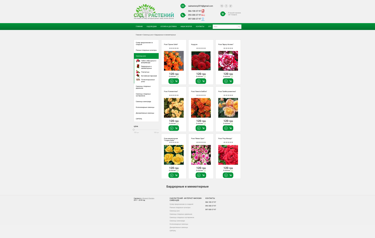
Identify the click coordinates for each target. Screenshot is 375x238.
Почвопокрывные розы (148, 80)
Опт (209, 26)
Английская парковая (149, 76)
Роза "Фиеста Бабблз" (199, 91)
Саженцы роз (148, 35)
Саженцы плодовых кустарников (143, 95)
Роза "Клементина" (171, 91)
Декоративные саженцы (145, 113)
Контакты (200, 26)
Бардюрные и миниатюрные (165, 35)
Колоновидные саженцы (145, 107)
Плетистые (145, 72)
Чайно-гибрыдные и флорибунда (148, 62)
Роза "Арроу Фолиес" (225, 44)
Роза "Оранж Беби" (171, 44)
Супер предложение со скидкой (144, 43)
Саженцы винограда (143, 101)
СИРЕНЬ (139, 119)
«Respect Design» (148, 198)
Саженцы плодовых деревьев (143, 87)
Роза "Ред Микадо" (225, 138)
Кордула (194, 44)
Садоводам (152, 26)
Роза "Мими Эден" (197, 138)
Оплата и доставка (168, 26)
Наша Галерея (186, 26)
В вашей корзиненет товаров (234, 14)
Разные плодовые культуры (146, 50)
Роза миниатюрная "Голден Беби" (171, 139)
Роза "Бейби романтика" (227, 91)
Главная (139, 26)
